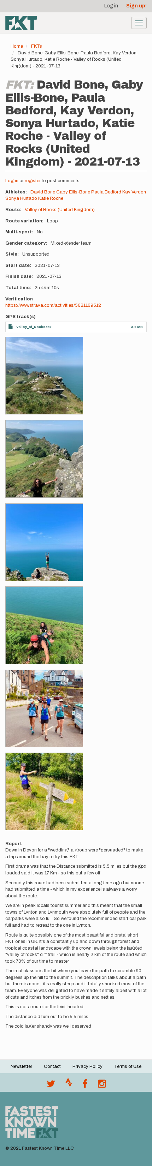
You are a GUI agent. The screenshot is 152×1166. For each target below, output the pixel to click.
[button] (44, 375)
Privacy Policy (87, 1066)
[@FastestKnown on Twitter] (51, 1085)
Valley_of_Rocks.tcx (34, 327)
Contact (52, 1066)
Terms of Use (127, 1066)
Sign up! (136, 5)
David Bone (42, 192)
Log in (111, 5)
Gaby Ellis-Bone (73, 192)
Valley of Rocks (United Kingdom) (60, 209)
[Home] (21, 23)
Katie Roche (50, 198)
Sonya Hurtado (21, 198)
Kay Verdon (134, 192)
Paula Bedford (106, 192)
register (33, 180)
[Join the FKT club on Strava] (68, 1085)
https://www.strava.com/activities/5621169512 (53, 305)
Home (17, 46)
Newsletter (21, 1066)
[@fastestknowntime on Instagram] (102, 1085)
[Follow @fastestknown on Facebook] (85, 1085)
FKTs (36, 46)
